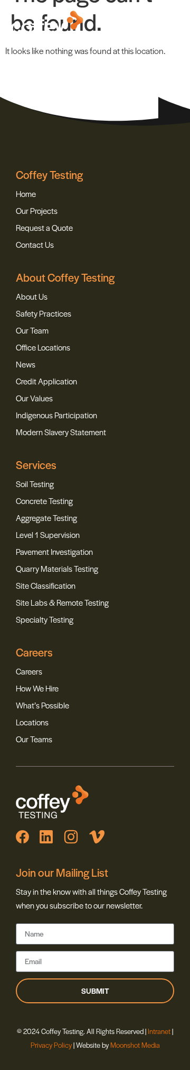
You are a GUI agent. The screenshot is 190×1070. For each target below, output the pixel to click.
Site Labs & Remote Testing (62, 602)
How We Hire (37, 688)
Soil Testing (35, 483)
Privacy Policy (51, 1045)
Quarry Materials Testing (57, 568)
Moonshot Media (135, 1045)
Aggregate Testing (46, 517)
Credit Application (46, 380)
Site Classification (45, 585)
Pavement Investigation (54, 551)
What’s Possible (42, 705)
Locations (32, 721)
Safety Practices (43, 313)
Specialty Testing (44, 619)
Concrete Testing (44, 500)
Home (26, 193)
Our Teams (34, 738)
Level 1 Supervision (48, 534)
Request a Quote (44, 227)
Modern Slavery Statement (61, 431)
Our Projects (37, 210)
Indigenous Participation (56, 414)
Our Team (32, 330)
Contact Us (35, 244)
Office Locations (43, 347)
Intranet (160, 1031)
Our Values (34, 397)
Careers (29, 671)
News (25, 364)
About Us (32, 296)
